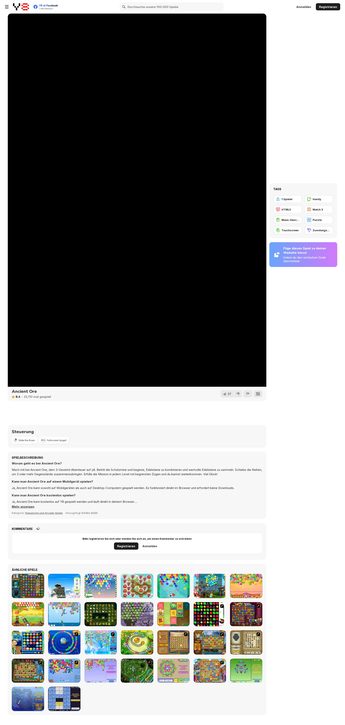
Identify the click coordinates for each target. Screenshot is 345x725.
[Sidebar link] (7, 7)
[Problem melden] (247, 393)
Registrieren (328, 7)
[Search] (124, 6)
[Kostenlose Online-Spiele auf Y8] (21, 6)
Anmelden (303, 7)
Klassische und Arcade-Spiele (44, 513)
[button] (23, 507)
